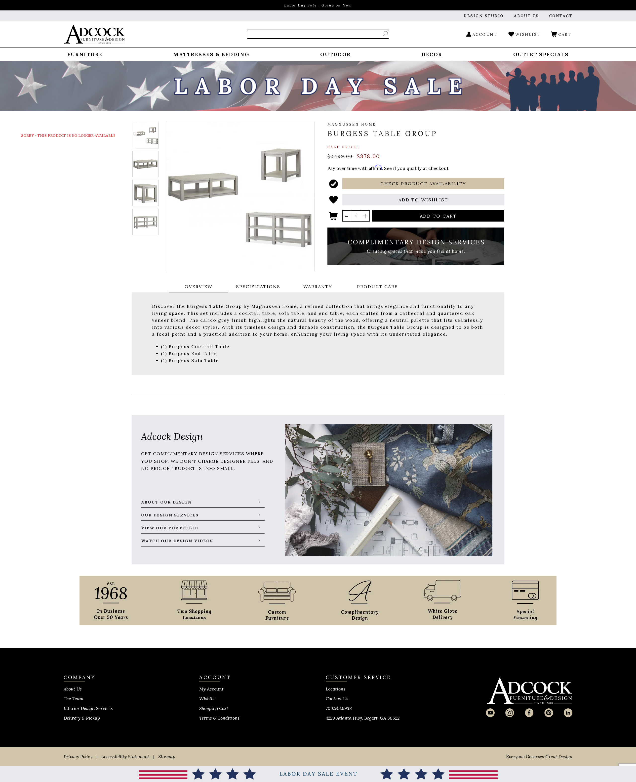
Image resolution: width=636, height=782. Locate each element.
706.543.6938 (339, 708)
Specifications (258, 286)
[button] (423, 183)
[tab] (198, 287)
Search (385, 33)
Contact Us (337, 698)
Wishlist (207, 698)
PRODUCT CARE (377, 286)
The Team (73, 698)
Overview (198, 286)
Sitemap (166, 756)
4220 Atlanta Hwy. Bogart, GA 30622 (362, 718)
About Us (73, 689)
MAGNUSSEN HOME (351, 124)
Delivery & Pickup (82, 718)
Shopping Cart (213, 708)
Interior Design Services (88, 708)
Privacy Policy (78, 756)
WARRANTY (317, 286)
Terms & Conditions (219, 718)
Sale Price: (343, 146)
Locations (335, 689)
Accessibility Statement (125, 756)
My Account (211, 689)
